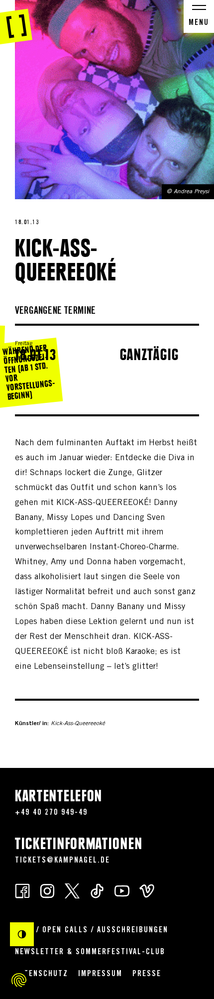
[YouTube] (121, 890)
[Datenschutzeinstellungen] (18, 980)
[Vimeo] (146, 890)
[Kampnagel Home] (16, 22)
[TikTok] (97, 890)
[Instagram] (47, 890)
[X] (72, 890)
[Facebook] (22, 890)
